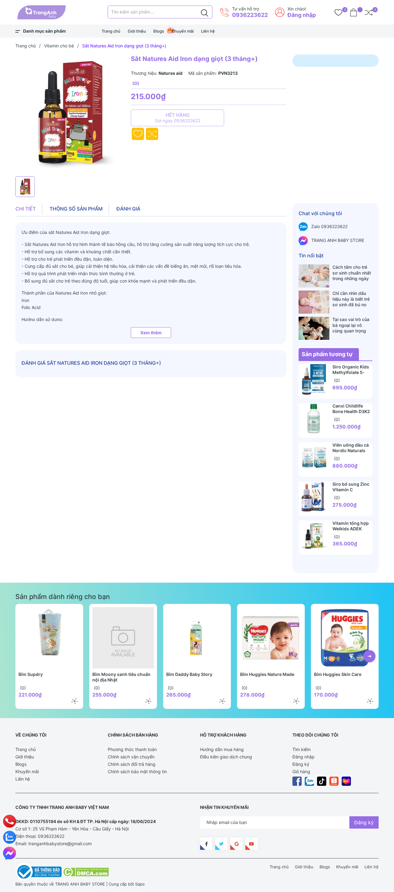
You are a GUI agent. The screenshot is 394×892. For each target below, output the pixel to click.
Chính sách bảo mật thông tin (137, 771)
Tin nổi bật (311, 255)
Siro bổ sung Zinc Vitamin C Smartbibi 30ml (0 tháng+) (351, 492)
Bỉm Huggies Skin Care (337, 674)
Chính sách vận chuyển (131, 756)
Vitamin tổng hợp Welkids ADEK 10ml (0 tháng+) (350, 528)
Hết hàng (177, 117)
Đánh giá (128, 209)
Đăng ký (300, 764)
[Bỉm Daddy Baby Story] (197, 638)
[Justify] (204, 12)
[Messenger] (9, 853)
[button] (369, 656)
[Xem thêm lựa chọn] (74, 701)
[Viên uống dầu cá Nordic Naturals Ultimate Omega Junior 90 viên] (314, 457)
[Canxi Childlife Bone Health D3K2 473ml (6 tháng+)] (314, 418)
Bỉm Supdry (30, 674)
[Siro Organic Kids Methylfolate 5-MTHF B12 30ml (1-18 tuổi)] (314, 379)
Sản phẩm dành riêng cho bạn (62, 597)
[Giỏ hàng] (353, 12)
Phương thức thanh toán (132, 749)
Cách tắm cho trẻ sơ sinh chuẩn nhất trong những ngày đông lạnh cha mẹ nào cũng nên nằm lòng (351, 272)
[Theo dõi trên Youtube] (251, 844)
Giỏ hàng (301, 771)
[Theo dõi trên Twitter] (221, 844)
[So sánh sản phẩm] (368, 12)
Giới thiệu (137, 31)
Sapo (140, 884)
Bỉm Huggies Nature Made (267, 674)
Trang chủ (111, 31)
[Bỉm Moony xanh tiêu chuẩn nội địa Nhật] (123, 638)
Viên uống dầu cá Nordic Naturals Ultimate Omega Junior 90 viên (350, 453)
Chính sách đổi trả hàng (131, 764)
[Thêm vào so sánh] (152, 134)
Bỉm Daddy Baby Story (189, 674)
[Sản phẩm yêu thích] (338, 12)
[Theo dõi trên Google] (236, 844)
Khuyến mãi (182, 31)
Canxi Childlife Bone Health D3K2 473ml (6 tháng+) (351, 411)
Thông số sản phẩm (76, 209)
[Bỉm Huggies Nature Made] (271, 638)
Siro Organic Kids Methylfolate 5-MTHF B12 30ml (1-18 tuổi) (352, 375)
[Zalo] (9, 837)
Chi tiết (25, 209)
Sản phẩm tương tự (327, 354)
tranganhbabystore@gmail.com (60, 843)
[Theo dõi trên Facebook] (206, 844)
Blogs (158, 31)
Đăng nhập (301, 15)
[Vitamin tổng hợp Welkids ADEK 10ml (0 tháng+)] (314, 535)
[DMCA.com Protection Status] (86, 871)
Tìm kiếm (301, 749)
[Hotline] (9, 821)
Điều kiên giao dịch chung (226, 756)
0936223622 (250, 15)
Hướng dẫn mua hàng (222, 749)
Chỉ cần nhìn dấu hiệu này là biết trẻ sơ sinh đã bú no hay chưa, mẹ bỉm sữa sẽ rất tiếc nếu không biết (351, 299)
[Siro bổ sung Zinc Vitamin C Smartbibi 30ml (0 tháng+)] (314, 496)
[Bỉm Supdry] (49, 638)
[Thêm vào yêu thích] (138, 134)
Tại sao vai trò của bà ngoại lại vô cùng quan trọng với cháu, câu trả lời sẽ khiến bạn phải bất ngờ (352, 325)
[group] (70, 113)
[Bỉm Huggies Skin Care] (345, 638)
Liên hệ (208, 31)
